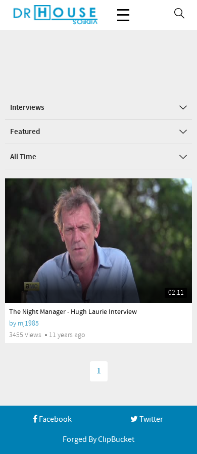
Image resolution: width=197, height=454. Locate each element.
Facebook (54, 419)
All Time (23, 157)
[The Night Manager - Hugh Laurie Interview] (98, 240)
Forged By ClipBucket (98, 439)
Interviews (27, 108)
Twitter (150, 419)
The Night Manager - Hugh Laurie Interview (73, 311)
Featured (25, 132)
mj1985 (28, 323)
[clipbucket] (55, 15)
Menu (123, 15)
